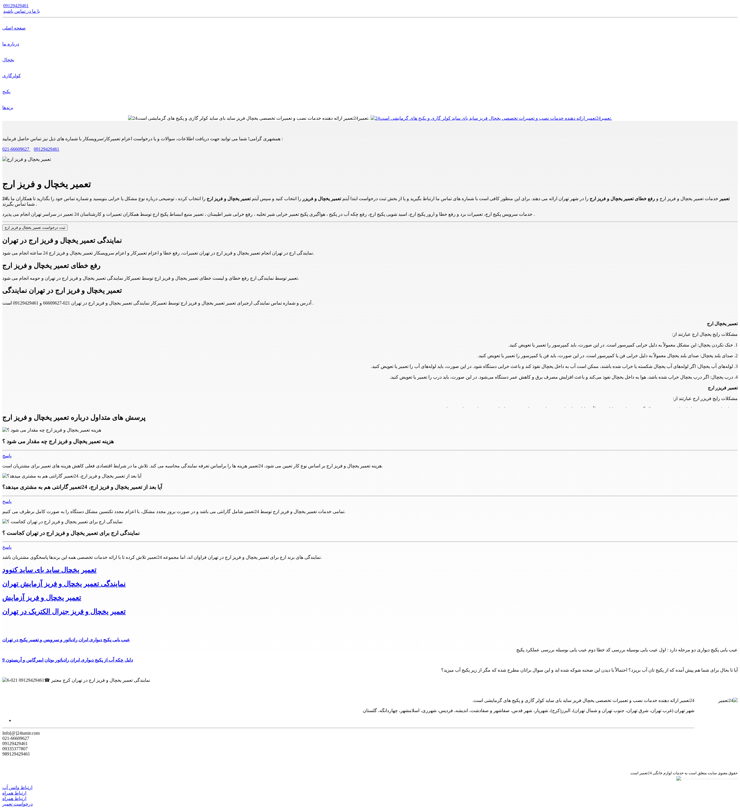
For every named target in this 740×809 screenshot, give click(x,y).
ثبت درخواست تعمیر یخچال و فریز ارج (35, 227)
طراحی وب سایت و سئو (721, 777)
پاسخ (7, 455)
